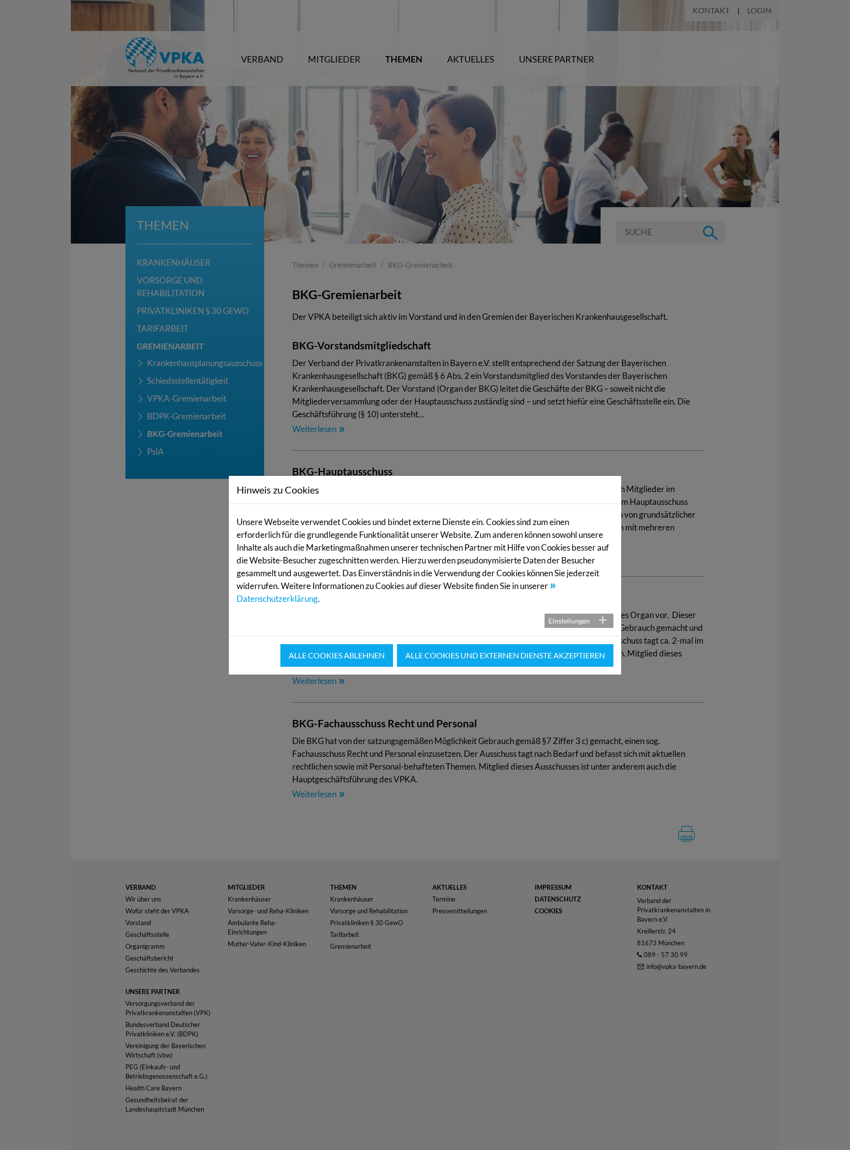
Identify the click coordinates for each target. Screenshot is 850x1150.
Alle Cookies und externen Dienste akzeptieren (505, 655)
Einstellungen (569, 621)
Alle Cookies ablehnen (337, 655)
